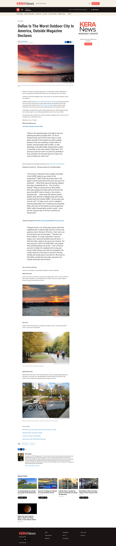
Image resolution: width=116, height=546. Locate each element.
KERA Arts (47, 538)
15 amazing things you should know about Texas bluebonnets (27, 492)
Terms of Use (83, 532)
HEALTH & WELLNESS (29, 14)
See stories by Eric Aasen (32, 465)
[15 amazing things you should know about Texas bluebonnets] (27, 483)
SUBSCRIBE (88, 44)
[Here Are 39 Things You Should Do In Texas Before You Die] (47, 483)
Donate (96, 3)
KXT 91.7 (65, 535)
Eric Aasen (24, 41)
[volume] (22, 9)
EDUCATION (38, 14)
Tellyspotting (65, 532)
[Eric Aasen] (21, 457)
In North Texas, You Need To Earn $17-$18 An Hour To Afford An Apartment (68, 492)
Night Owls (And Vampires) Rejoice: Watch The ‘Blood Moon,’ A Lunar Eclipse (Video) (27, 517)
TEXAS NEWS (19, 14)
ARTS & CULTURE (53, 14)
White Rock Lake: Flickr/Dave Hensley (32, 432)
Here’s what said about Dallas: (32, 126)
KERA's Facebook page (43, 220)
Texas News (20, 21)
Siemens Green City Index (45, 105)
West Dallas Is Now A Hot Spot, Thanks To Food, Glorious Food (88, 492)
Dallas (32, 443)
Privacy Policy (66, 538)
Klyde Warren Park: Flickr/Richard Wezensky (34, 439)
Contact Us (82, 535)
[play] (18, 10)
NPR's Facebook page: (58, 220)
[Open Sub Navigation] (66, 14)
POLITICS (45, 14)
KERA (46, 532)
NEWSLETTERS (61, 14)
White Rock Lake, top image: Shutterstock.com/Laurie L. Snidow (39, 429)
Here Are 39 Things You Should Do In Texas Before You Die (47, 492)
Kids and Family (48, 535)
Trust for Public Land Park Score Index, (45, 101)
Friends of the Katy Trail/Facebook (31, 436)
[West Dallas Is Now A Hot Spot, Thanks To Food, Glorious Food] (88, 483)
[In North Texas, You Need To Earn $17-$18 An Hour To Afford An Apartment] (68, 483)
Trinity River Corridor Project (56, 164)
